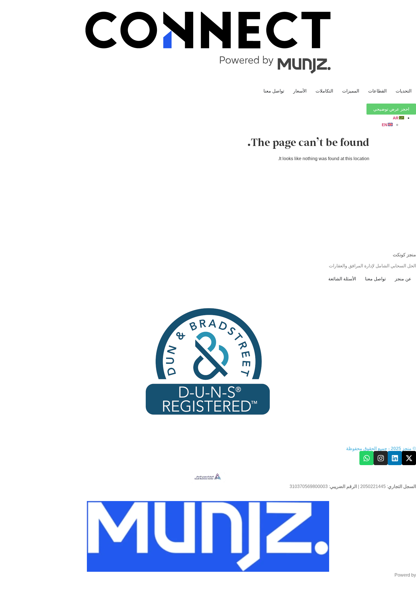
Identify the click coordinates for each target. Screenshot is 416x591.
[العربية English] (202, 121)
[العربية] (399, 117)
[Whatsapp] (366, 458)
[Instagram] (381, 458)
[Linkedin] (395, 458)
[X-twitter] (409, 458)
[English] (387, 124)
